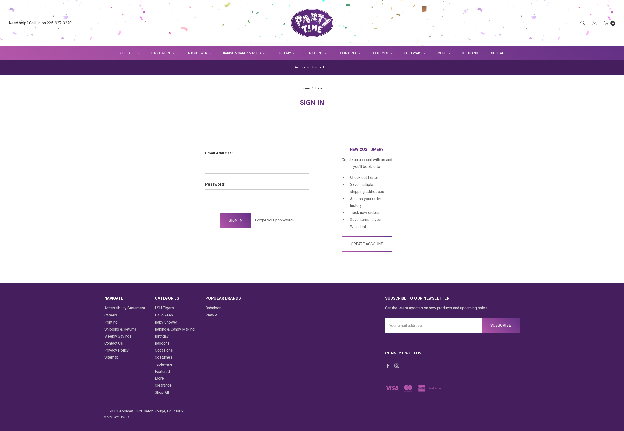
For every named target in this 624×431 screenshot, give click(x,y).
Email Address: (219, 153)
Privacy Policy (116, 350)
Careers (111, 315)
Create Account (367, 244)
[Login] (594, 23)
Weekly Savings (118, 336)
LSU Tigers (127, 53)
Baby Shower (197, 53)
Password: (215, 184)
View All (212, 315)
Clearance (470, 53)
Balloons (315, 53)
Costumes (380, 53)
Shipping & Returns (120, 329)
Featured (162, 371)
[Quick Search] (582, 23)
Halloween (161, 53)
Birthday (284, 53)
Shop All (498, 53)
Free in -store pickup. (314, 67)
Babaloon (213, 308)
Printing (110, 322)
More (439, 53)
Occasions (348, 53)
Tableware (413, 53)
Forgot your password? (274, 220)
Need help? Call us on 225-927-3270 (40, 23)
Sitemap (111, 357)
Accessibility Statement (124, 308)
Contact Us (113, 343)
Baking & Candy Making (242, 53)
